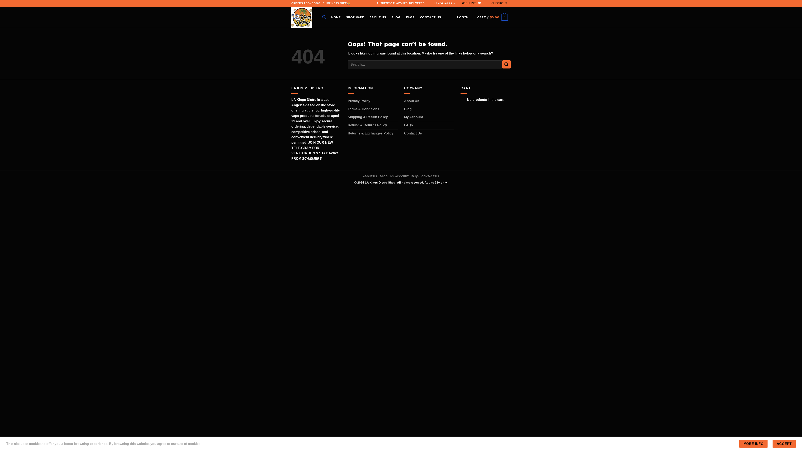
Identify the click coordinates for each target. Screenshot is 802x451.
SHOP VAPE (355, 17)
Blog (396, 17)
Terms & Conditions (363, 109)
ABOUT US (377, 17)
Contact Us (413, 133)
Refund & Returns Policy (367, 125)
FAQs (410, 17)
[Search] (324, 17)
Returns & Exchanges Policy (370, 133)
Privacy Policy (359, 101)
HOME (336, 17)
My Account (413, 117)
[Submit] (506, 64)
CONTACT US (430, 17)
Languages (443, 3)
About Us (411, 101)
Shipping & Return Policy (368, 117)
